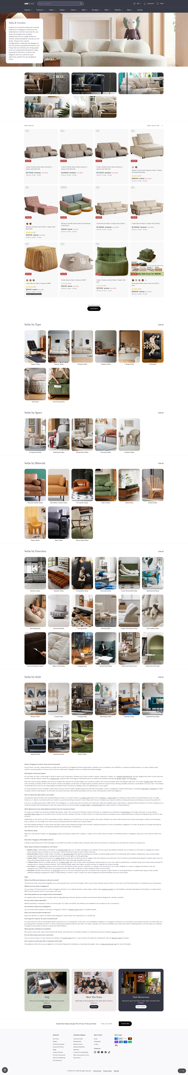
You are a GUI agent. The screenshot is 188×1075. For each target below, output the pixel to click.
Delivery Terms (78, 1044)
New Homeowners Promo (81, 1055)
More (107, 10)
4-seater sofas (85, 805)
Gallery (55, 1041)
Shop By (118, 10)
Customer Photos (58, 1047)
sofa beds (56, 870)
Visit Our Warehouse (59, 1058)
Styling (139, 10)
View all (161, 324)
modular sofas (63, 850)
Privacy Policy (107, 1071)
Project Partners (58, 1052)
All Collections (57, 1060)
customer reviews (107, 889)
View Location (141, 1006)
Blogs (54, 1049)
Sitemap (116, 1071)
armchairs (42, 866)
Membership (77, 1041)
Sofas (51, 10)
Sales (129, 10)
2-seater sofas (64, 862)
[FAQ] (47, 983)
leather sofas (60, 858)
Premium (39, 10)
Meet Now (94, 1006)
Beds (84, 10)
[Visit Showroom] (141, 983)
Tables (62, 10)
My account (77, 1058)
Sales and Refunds (79, 1047)
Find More (47, 1006)
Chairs (73, 10)
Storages (95, 10)
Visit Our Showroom (59, 1055)
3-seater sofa (148, 781)
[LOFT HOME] (29, 3)
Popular (27, 10)
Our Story (56, 1039)
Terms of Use (97, 1071)
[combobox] (60, 3)
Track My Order (78, 1039)
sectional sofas (97, 805)
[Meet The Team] (94, 983)
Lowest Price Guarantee (80, 1052)
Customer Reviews (58, 1044)
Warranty (76, 1049)
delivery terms (74, 909)
